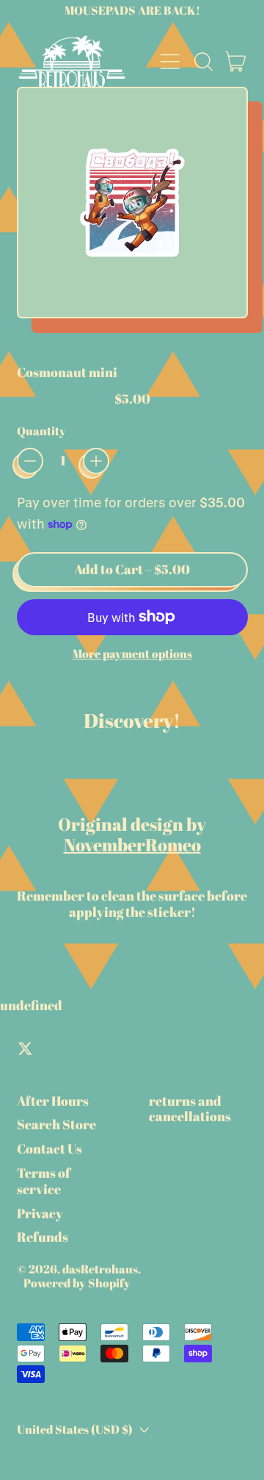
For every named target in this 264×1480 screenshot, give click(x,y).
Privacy (40, 1213)
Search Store (56, 1124)
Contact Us (49, 1148)
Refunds (42, 1236)
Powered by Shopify (77, 1283)
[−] (30, 461)
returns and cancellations (190, 1109)
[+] (96, 461)
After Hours (53, 1100)
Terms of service (43, 1181)
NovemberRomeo (132, 845)
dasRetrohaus (100, 1269)
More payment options (132, 654)
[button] (203, 62)
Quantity (41, 431)
